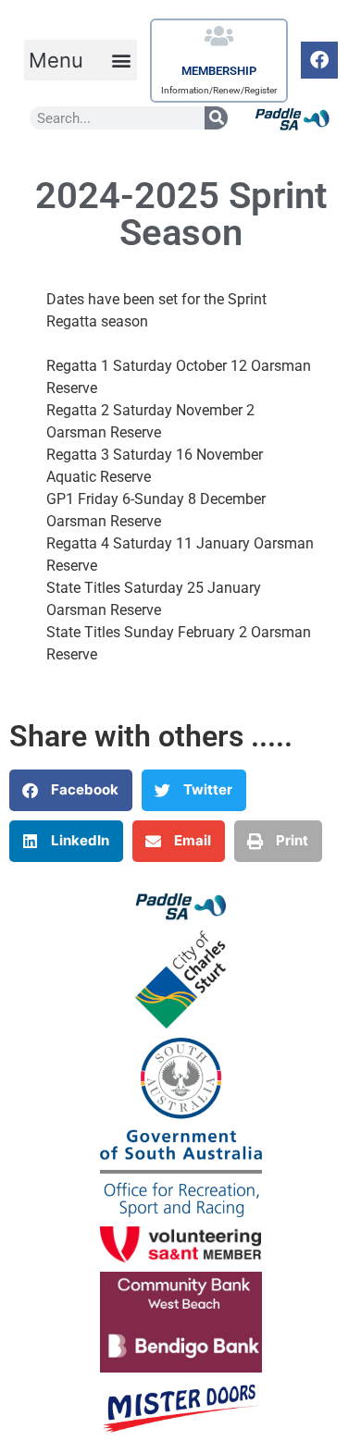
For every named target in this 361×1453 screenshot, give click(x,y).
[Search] (216, 117)
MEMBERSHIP (218, 71)
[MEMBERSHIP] (218, 35)
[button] (80, 60)
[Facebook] (319, 60)
